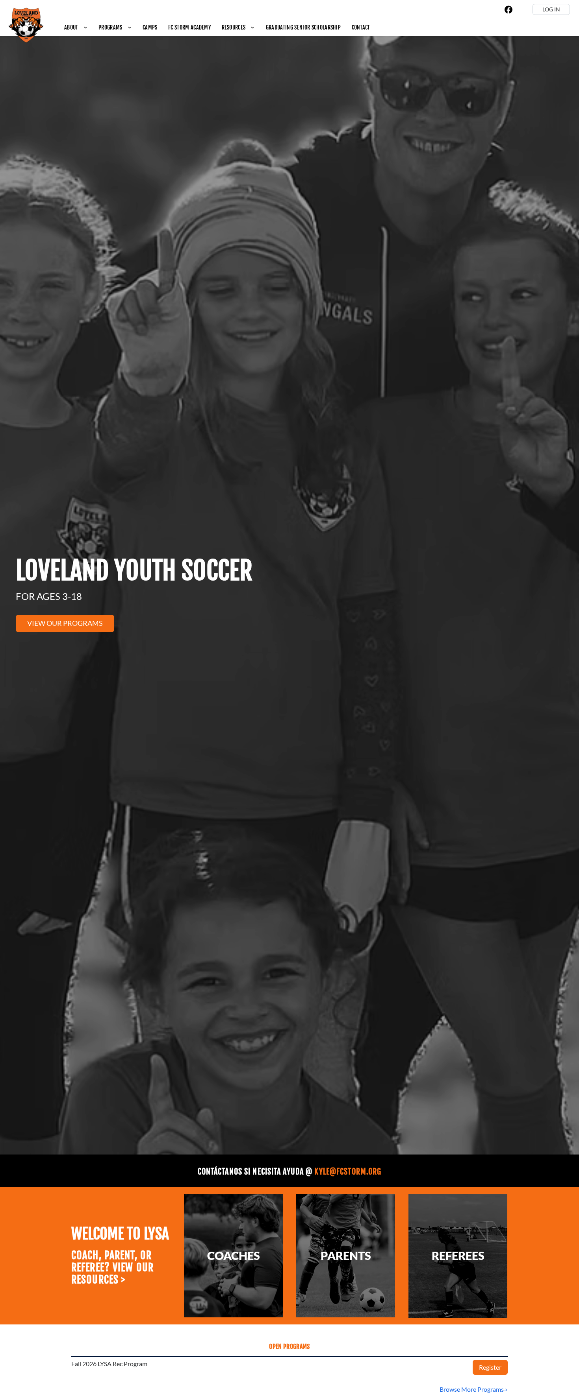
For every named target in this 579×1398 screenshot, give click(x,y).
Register (490, 1367)
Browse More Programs (472, 1389)
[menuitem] (76, 27)
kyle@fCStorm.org (347, 1172)
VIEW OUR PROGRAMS (65, 623)
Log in (551, 9)
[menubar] (217, 27)
